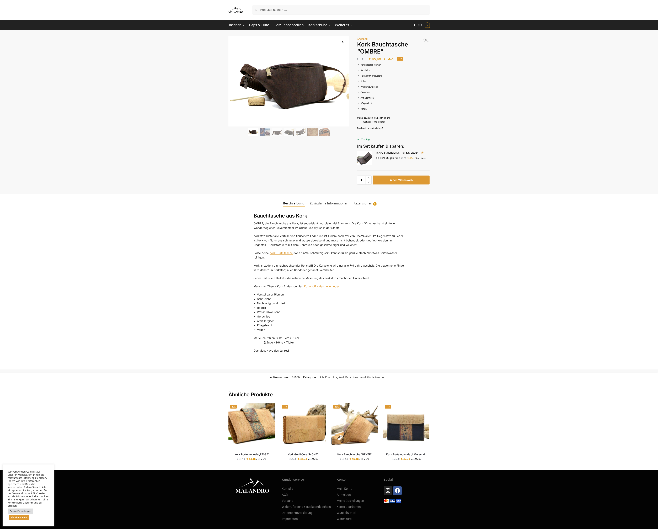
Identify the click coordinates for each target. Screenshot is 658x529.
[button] (422, 25)
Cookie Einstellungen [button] (20, 511)
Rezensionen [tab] (364, 203)
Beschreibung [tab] (293, 203)
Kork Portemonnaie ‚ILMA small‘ (406, 454)
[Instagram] (388, 490)
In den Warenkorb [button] (251, 467)
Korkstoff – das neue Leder (321, 286)
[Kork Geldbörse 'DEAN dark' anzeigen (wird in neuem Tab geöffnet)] (422, 152)
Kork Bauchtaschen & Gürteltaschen (362, 377)
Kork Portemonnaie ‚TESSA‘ (251, 454)
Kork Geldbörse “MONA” (303, 454)
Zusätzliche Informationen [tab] (329, 203)
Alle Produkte (328, 377)
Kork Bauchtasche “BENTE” (354, 454)
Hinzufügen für (403, 158)
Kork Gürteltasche (281, 253)
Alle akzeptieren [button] (19, 517)
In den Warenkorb (401, 180)
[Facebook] (397, 490)
